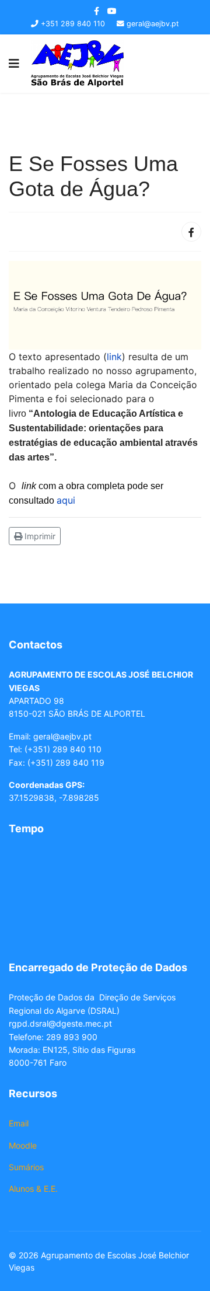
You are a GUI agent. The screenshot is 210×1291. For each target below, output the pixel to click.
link (114, 356)
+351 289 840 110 (73, 23)
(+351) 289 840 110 (63, 749)
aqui (67, 500)
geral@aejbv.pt (153, 23)
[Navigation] (14, 63)
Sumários (26, 1167)
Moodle (23, 1145)
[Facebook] (191, 232)
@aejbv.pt (72, 736)
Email (19, 1123)
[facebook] (96, 11)
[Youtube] (112, 11)
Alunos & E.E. (33, 1189)
